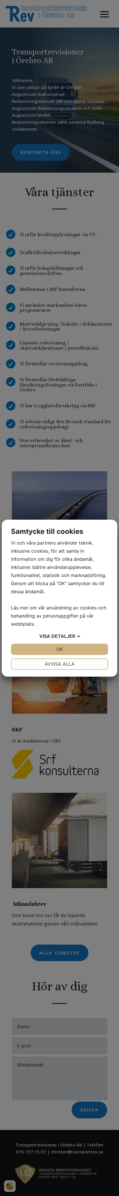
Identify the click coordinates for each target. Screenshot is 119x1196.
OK (59, 649)
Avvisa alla (60, 664)
